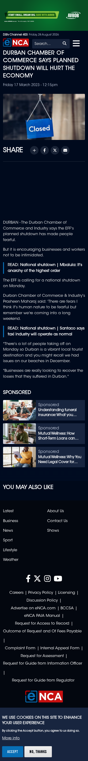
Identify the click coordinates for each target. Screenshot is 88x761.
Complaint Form (20, 648)
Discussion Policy (42, 600)
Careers (16, 593)
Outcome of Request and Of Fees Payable (42, 631)
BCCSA (67, 608)
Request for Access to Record (42, 624)
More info (11, 738)
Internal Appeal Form (60, 648)
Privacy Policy (40, 593)
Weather (10, 560)
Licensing (66, 593)
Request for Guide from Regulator (43, 680)
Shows (53, 531)
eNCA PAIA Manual (42, 616)
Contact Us (57, 521)
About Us (55, 511)
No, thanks (38, 751)
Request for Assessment (42, 656)
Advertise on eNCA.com (33, 608)
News (8, 531)
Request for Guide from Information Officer (42, 664)
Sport (8, 540)
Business (10, 521)
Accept (12, 751)
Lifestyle (10, 550)
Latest (8, 511)
